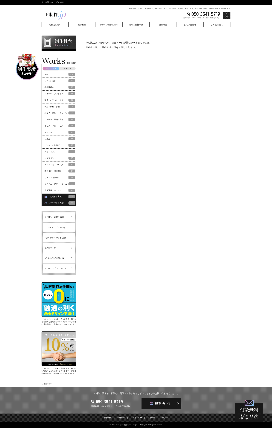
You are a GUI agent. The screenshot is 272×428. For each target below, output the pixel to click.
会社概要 (108, 418)
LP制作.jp (46, 384)
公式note (164, 418)
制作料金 (121, 418)
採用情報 (151, 418)
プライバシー (136, 418)
